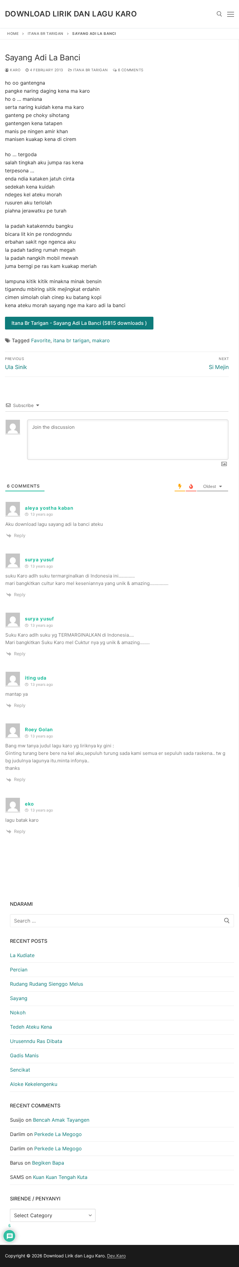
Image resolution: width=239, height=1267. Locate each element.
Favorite (40, 340)
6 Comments (130, 70)
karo (15, 70)
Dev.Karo (116, 1255)
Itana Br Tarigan (45, 33)
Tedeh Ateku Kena (31, 1027)
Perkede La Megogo (58, 1134)
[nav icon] (230, 14)
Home (13, 33)
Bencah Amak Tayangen (61, 1120)
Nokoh (18, 1012)
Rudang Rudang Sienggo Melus (46, 984)
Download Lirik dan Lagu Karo (71, 13)
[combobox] (122, 920)
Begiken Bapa (48, 1163)
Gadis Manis (24, 1055)
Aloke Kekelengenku (33, 1084)
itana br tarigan (71, 340)
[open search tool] (219, 14)
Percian (18, 969)
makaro (101, 340)
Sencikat (20, 1070)
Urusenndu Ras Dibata (36, 1041)
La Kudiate (22, 955)
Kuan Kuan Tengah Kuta (60, 1177)
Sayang (18, 998)
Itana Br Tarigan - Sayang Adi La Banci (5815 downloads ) (79, 323)
